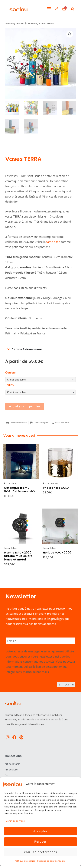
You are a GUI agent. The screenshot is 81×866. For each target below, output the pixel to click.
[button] (49, 9)
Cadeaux (32, 23)
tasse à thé (53, 242)
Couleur (10, 372)
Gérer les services (15, 820)
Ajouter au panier (24, 406)
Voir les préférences (40, 852)
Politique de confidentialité (51, 860)
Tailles (9, 385)
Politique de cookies (25, 860)
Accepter (40, 831)
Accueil (9, 23)
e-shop (20, 23)
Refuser (40, 841)
